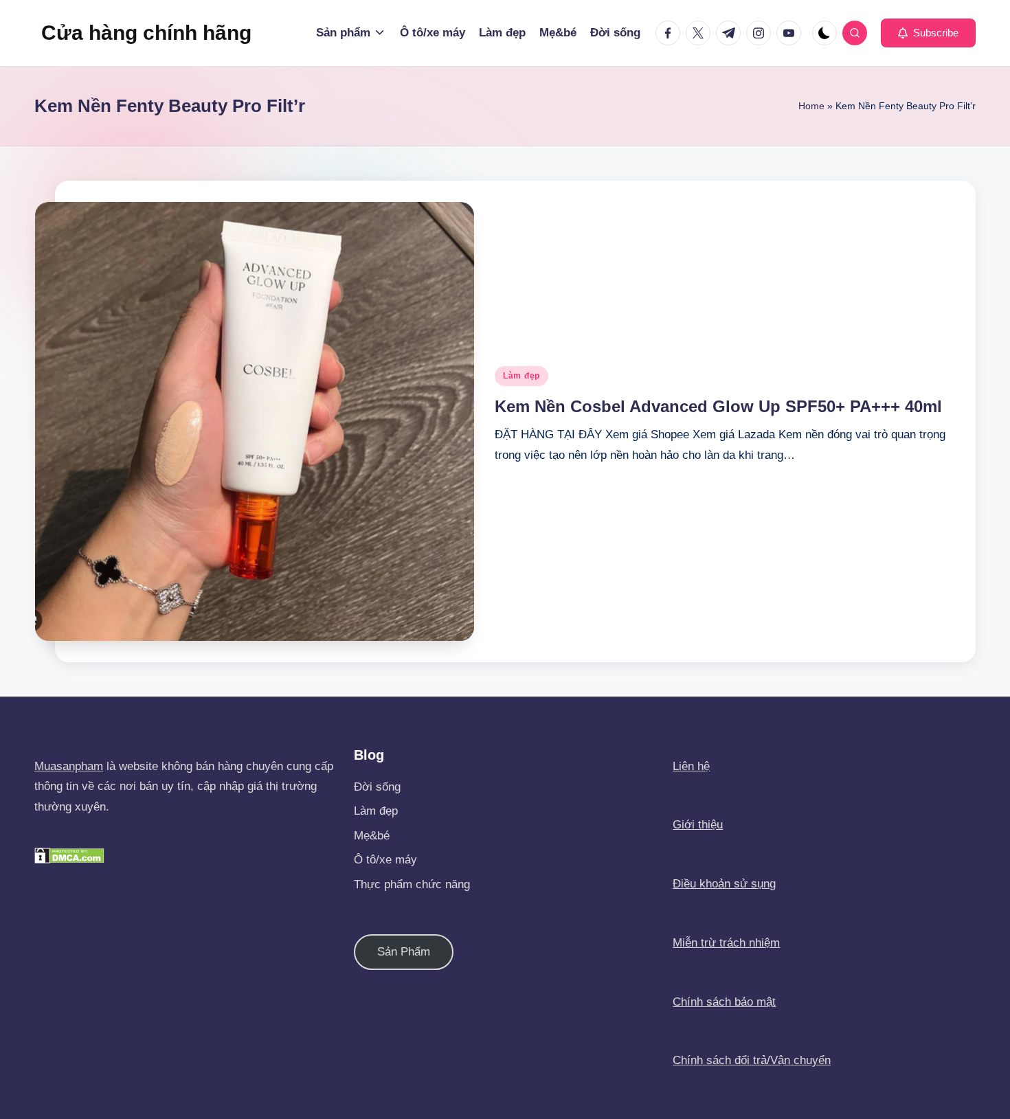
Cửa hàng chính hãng (146, 32)
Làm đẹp (521, 376)
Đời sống (377, 786)
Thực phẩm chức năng (412, 884)
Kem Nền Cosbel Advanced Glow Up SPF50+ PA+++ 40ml (718, 406)
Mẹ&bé (372, 835)
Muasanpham (68, 766)
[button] (928, 33)
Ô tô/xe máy (385, 859)
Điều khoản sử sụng (724, 883)
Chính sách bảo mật (724, 1001)
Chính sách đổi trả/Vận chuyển (752, 1060)
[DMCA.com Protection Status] (69, 854)
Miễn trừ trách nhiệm (726, 942)
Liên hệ (691, 766)
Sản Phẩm (403, 951)
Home (811, 105)
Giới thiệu (698, 824)
